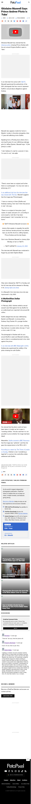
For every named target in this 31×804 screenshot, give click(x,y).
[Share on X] (8, 21)
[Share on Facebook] (5, 21)
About (18, 780)
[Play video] (15, 31)
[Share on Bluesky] (14, 21)
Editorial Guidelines (6, 783)
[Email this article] (23, 21)
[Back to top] (28, 759)
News (4, 17)
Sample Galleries (23, 513)
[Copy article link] (26, 21)
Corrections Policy (25, 783)
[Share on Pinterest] (20, 21)
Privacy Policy (21, 787)
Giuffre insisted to (19, 440)
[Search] (29, 2)
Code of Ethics (15, 783)
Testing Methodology (11, 787)
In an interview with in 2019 (14, 346)
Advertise (12, 780)
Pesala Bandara (21, 17)
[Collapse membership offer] (27, 489)
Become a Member (8, 501)
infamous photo (6, 45)
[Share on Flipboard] (17, 21)
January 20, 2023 (22, 246)
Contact (6, 780)
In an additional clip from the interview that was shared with (14, 193)
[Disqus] (15, 653)
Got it (15, 628)
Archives (24, 780)
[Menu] (2, 2)
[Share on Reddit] (2, 21)
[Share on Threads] (11, 21)
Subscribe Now (7, 695)
